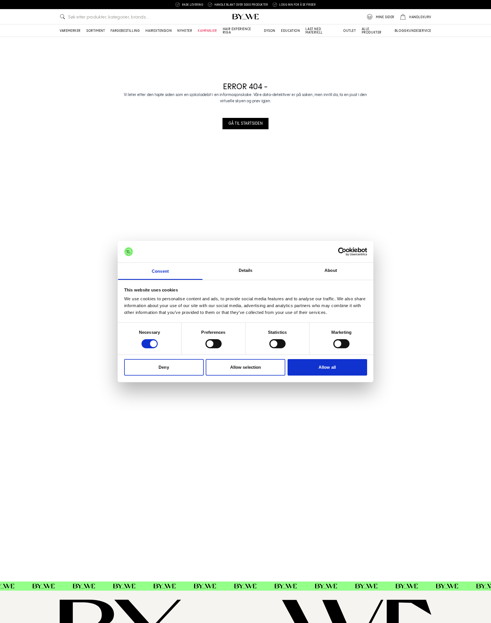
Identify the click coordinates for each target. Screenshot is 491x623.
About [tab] (330, 270)
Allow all (327, 367)
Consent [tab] (160, 271)
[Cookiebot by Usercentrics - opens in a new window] (342, 251)
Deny (164, 367)
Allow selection (245, 367)
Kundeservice (419, 31)
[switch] (213, 343)
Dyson (269, 31)
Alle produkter (372, 30)
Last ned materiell (314, 30)
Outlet (349, 31)
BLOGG (401, 31)
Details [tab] (246, 270)
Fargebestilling (125, 31)
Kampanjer (207, 31)
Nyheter (184, 31)
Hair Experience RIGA (237, 30)
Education (290, 31)
